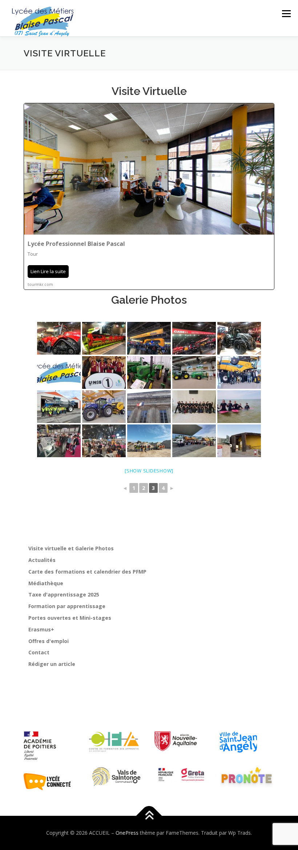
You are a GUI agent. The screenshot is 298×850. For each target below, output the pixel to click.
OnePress (127, 832)
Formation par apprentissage (66, 606)
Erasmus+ (41, 629)
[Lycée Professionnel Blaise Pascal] (149, 196)
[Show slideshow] (149, 470)
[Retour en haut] (149, 816)
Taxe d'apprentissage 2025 (63, 594)
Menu (286, 13)
